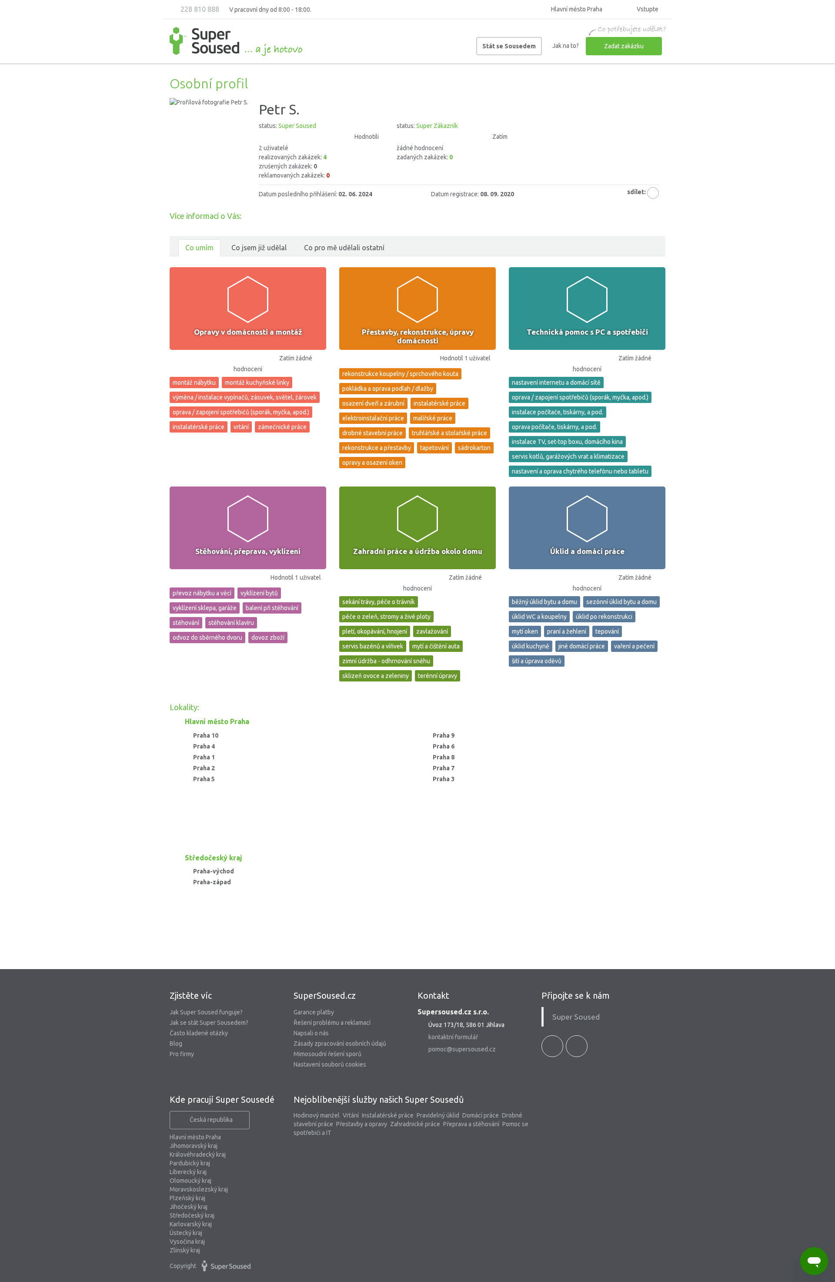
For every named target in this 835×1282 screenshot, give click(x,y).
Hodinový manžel (317, 1115)
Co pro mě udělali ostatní (344, 248)
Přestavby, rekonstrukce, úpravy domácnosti (418, 336)
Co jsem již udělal (259, 248)
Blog (176, 1043)
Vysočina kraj (187, 1241)
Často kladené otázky (199, 1033)
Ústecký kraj (186, 1232)
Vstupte (646, 9)
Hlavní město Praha (195, 1137)
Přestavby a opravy (361, 1124)
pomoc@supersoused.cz (462, 1049)
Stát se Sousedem (509, 46)
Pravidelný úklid (438, 1115)
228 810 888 (199, 9)
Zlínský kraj (185, 1250)
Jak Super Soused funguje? (206, 1012)
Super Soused (576, 1017)
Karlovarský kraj (191, 1224)
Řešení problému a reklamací (332, 1022)
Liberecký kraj (188, 1171)
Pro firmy (182, 1053)
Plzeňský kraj (187, 1198)
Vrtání (351, 1115)
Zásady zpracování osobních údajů (340, 1043)
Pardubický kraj (190, 1163)
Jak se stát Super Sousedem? (209, 1022)
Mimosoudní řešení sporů (327, 1053)
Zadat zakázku (624, 46)
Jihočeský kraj (188, 1206)
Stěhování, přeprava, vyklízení (248, 551)
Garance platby (314, 1012)
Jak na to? (565, 45)
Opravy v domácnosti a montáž (248, 332)
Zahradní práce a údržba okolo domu (417, 551)
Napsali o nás (311, 1033)
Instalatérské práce (388, 1115)
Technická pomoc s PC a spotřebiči (587, 332)
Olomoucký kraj (190, 1180)
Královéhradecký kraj (198, 1154)
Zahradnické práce (415, 1124)
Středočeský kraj (192, 1215)
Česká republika (211, 1119)
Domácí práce (480, 1115)
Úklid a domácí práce (587, 551)
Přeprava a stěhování (471, 1124)
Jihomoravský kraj (193, 1145)
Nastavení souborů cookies (330, 1064)
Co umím (199, 248)
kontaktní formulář (453, 1037)
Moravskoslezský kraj (199, 1189)
